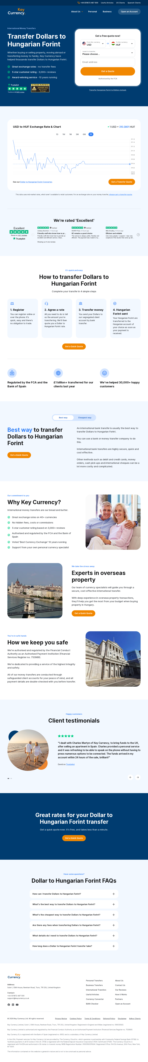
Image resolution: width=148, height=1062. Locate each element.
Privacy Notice (61, 1019)
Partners (119, 999)
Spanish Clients (134, 3)
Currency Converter (95, 999)
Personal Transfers (94, 980)
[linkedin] (13, 1004)
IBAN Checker (92, 1004)
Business (107, 11)
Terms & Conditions (92, 1019)
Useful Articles (107, 3)
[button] (77, 11)
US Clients (120, 3)
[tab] (107, 71)
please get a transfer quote (120, 194)
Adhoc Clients (135, 1019)
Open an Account (129, 11)
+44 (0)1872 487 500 (15, 996)
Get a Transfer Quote (121, 182)
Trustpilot (70, 764)
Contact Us (120, 985)
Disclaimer (122, 1019)
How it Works (121, 994)
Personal (92, 11)
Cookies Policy (76, 1019)
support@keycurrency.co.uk (18, 998)
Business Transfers (94, 985)
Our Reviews (120, 990)
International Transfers (96, 990)
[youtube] (17, 1004)
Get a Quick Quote (74, 346)
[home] (14, 976)
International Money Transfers (21, 28)
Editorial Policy (109, 1019)
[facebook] (8, 1004)
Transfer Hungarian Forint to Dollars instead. (107, 90)
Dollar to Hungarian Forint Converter (36, 182)
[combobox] (93, 43)
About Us (119, 980)
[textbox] (92, 43)
